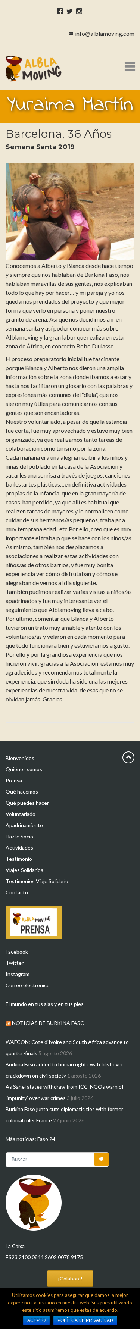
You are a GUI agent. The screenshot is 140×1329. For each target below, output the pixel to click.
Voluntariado (20, 814)
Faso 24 (46, 1139)
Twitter (15, 963)
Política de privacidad (85, 1320)
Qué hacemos (22, 791)
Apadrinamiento (24, 825)
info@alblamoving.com (104, 33)
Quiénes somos (24, 769)
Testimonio (19, 859)
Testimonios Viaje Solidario (37, 881)
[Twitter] (68, 11)
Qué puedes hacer (27, 803)
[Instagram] (78, 11)
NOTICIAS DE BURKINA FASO (48, 1023)
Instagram (17, 974)
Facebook (17, 951)
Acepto (36, 1320)
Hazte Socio (19, 836)
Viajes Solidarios (24, 870)
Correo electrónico (28, 985)
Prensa (14, 780)
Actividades (19, 847)
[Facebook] (59, 11)
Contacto (17, 892)
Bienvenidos (20, 758)
